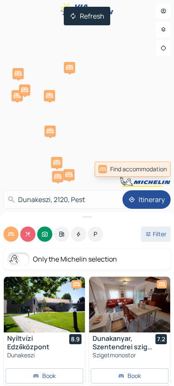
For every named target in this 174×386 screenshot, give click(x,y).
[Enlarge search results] (87, 216)
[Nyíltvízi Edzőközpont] (44, 304)
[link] (133, 169)
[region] (44, 304)
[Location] (163, 48)
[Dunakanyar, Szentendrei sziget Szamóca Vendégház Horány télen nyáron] (129, 304)
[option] (11, 234)
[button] (49, 95)
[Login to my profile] (163, 11)
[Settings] (163, 29)
